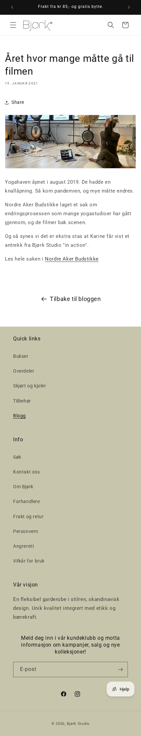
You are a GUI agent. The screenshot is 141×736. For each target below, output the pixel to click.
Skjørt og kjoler (29, 385)
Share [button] (17, 102)
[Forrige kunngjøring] (12, 7)
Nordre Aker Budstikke (72, 259)
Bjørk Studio (78, 724)
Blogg (19, 415)
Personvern (25, 531)
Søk (17, 457)
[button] (13, 25)
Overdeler (23, 371)
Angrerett (23, 546)
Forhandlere (26, 501)
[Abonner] (120, 669)
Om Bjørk (23, 486)
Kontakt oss (26, 471)
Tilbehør (22, 400)
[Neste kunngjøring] (129, 7)
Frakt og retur (28, 516)
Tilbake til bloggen (75, 298)
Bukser (21, 356)
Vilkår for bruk (29, 561)
